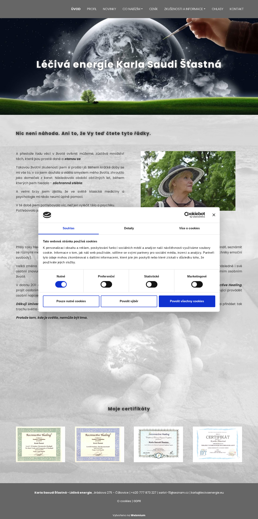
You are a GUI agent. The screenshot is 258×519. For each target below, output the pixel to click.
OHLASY (217, 9)
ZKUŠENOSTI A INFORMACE (183, 9)
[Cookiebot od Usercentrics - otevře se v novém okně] (187, 215)
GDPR (137, 501)
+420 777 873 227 (143, 493)
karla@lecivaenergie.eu (207, 493)
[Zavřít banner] (213, 215)
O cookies (124, 501)
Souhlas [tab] (68, 228)
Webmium (138, 515)
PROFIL (92, 9)
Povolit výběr (129, 301)
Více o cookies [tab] (189, 228)
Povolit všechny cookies (187, 301)
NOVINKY (109, 9)
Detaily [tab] (129, 228)
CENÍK (153, 9)
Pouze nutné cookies (71, 301)
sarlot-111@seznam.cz (174, 493)
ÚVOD (76, 9)
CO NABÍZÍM (131, 9)
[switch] (106, 284)
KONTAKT (237, 9)
